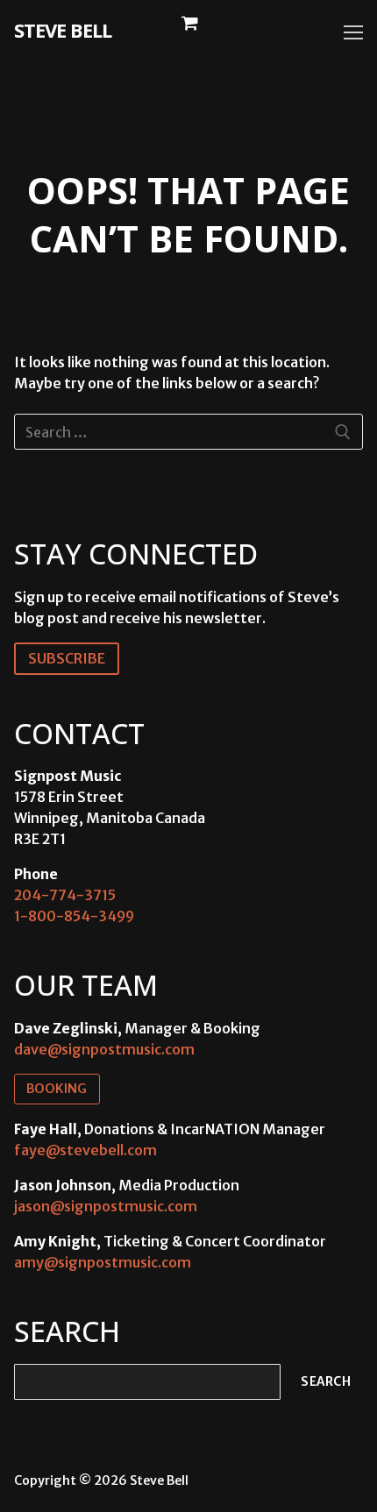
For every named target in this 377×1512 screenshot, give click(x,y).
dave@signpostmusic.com (104, 1049)
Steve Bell (62, 30)
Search (326, 1381)
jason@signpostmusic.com (105, 1206)
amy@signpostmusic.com (102, 1262)
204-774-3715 (65, 895)
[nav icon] (353, 32)
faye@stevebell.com (85, 1150)
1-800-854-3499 (74, 916)
